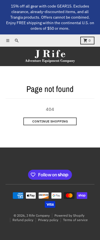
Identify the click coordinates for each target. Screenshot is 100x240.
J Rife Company (38, 215)
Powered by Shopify (69, 215)
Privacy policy (48, 220)
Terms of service (75, 220)
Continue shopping (50, 121)
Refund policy (22, 220)
